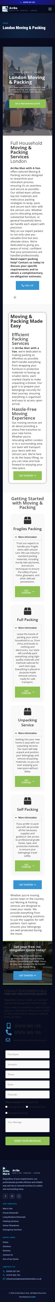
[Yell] (19, 1196)
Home (5, 1242)
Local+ (33, 1297)
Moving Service (16, 1106)
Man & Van (7, 1208)
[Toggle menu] (50, 9)
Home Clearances (11, 1225)
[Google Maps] (12, 1196)
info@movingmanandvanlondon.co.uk (24, 1279)
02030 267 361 (29, 2)
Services (7, 1246)
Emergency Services (12, 1230)
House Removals (10, 1213)
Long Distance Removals (14, 1217)
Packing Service (36, 1106)
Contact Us (8, 1255)
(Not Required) (21, 1102)
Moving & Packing (17, 1113)
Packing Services (11, 1221)
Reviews (7, 1250)
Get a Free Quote (10, 1259)
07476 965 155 (13, 1275)
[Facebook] (5, 1196)
